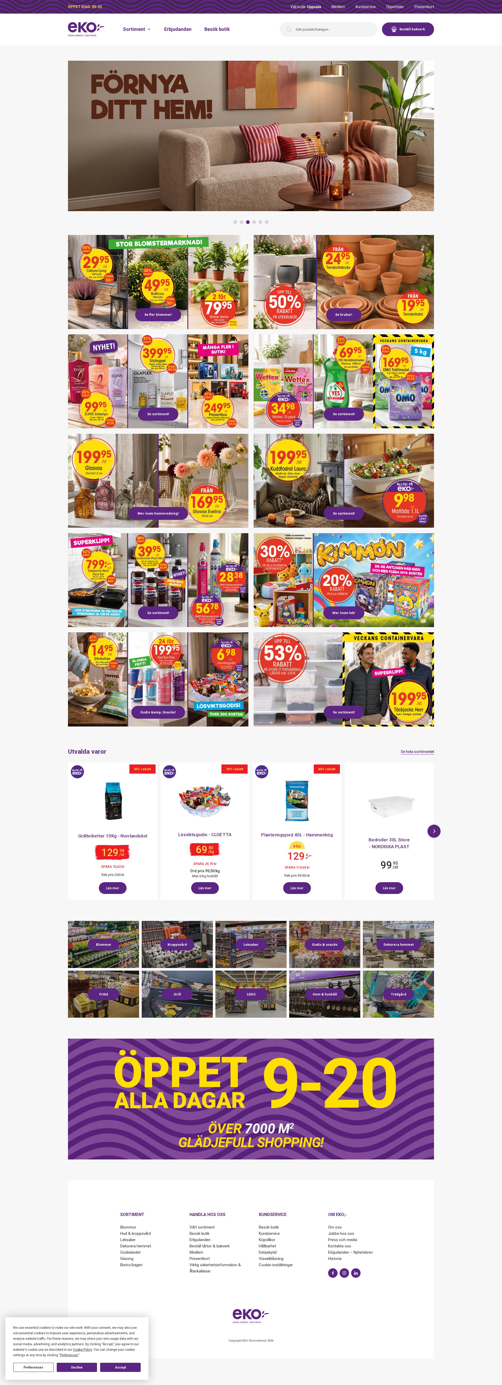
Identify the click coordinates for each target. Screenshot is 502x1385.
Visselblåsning (271, 1258)
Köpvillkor (267, 1239)
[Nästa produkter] (434, 831)
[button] (235, 222)
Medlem (338, 7)
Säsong (126, 1258)
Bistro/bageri (131, 1265)
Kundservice (366, 7)
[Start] (86, 29)
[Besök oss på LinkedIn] (356, 1273)
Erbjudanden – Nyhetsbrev (350, 1252)
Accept (120, 1367)
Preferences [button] (69, 1355)
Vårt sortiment (202, 1227)
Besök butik (217, 29)
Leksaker (128, 1239)
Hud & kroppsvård (135, 1233)
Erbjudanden (177, 29)
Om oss (335, 1227)
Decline (77, 1367)
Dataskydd (268, 1252)
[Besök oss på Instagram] (344, 1273)
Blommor (128, 1227)
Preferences (33, 1367)
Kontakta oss (339, 1246)
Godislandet (130, 1252)
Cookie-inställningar (276, 1265)
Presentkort (424, 7)
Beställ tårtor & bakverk (210, 1246)
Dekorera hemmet (135, 1246)
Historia (334, 1258)
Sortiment (134, 29)
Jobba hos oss (341, 1233)
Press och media (342, 1239)
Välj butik (305, 7)
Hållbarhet (267, 1246)
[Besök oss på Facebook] (333, 1273)
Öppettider (395, 7)
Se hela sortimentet (417, 752)
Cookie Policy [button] (82, 1350)
